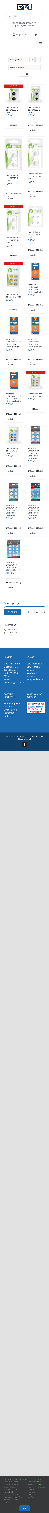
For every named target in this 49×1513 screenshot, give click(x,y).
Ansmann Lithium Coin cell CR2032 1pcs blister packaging (35, 343)
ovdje (25, 1479)
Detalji (14, 125)
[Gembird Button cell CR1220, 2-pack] (35, 94)
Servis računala (34, 663)
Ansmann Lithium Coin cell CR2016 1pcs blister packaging (35, 288)
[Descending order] (38, 59)
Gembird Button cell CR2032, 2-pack (13, 110)
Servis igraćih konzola (33, 668)
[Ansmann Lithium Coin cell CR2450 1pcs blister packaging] (13, 380)
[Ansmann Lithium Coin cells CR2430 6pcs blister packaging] (35, 435)
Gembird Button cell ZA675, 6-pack (13, 450)
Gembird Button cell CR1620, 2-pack (13, 240)
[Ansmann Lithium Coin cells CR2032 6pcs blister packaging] (35, 492)
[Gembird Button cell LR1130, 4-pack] (35, 216)
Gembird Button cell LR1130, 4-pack (35, 234)
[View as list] (26, 73)
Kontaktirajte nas (12, 703)
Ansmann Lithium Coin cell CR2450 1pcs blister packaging (13, 397)
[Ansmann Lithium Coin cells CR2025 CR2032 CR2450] (13, 549)
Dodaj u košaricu (32, 127)
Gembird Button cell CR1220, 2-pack (35, 110)
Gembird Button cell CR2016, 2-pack (13, 178)
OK (24, 1508)
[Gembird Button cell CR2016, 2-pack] (13, 154)
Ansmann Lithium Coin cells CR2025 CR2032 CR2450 (13, 566)
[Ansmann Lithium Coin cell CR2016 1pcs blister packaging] (35, 271)
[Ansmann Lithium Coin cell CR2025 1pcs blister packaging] (13, 325)
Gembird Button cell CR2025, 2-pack (35, 176)
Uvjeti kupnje (10, 709)
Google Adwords (35, 679)
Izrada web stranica (32, 675)
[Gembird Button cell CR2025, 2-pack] (35, 153)
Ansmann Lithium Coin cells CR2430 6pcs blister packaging (33, 453)
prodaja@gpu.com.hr (14, 682)
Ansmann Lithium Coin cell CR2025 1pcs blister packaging (13, 343)
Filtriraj (12, 612)
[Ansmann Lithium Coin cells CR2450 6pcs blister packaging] (13, 492)
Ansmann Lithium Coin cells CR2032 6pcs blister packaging (33, 510)
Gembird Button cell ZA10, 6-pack (13, 295)
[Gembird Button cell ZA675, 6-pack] (13, 435)
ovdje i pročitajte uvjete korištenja (41, 1483)
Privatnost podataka (9, 714)
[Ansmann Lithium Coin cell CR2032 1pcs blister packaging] (35, 325)
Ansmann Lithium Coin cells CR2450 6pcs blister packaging (11, 510)
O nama (8, 706)
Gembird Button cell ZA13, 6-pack (35, 394)
